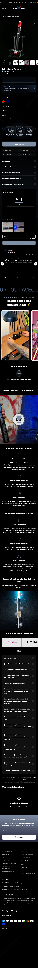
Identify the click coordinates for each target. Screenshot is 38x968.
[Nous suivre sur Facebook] (3, 910)
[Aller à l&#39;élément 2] (9, 63)
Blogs (22, 864)
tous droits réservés (18, 929)
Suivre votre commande (28, 873)
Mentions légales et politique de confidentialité (9, 862)
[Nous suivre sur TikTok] (16, 910)
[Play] (15, 335)
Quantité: (4, 115)
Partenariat (24, 867)
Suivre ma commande (27, 854)
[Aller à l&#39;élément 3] (15, 63)
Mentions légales (7, 854)
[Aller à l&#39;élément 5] (26, 63)
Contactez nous (25, 857)
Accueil (4, 16)
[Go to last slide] (2, 263)
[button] (8, 71)
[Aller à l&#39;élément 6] (32, 63)
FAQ (22, 851)
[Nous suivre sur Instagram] (7, 910)
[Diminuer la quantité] (4, 119)
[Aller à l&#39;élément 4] (21, 63)
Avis (22, 870)
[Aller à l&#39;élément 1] (4, 63)
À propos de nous (7, 851)
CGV (3, 857)
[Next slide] (35, 263)
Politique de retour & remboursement (8, 867)
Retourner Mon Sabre (8, 871)
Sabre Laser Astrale (13, 16)
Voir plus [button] (30, 262)
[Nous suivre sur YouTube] (12, 910)
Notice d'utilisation (26, 861)
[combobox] (34, 237)
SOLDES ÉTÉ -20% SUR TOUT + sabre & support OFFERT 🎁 (16, 2)
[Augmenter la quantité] (10, 119)
